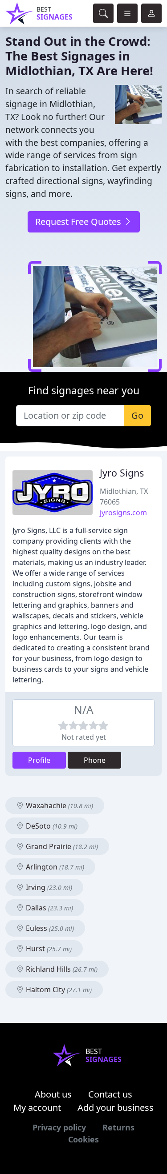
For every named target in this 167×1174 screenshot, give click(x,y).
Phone (95, 760)
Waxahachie (58, 805)
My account (37, 1108)
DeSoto (50, 826)
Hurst (48, 949)
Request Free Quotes (79, 222)
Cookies (83, 1139)
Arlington (54, 867)
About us (53, 1094)
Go (137, 415)
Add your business (115, 1108)
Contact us (110, 1094)
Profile (39, 760)
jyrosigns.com (123, 512)
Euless (49, 928)
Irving (48, 887)
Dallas (48, 908)
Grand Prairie (61, 846)
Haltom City (58, 989)
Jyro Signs (122, 472)
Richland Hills (61, 969)
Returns (118, 1127)
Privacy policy (59, 1127)
